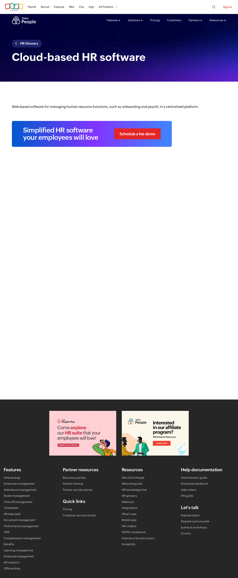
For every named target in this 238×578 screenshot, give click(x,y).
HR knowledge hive (134, 489)
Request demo (190, 515)
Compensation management (22, 538)
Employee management (19, 483)
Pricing (155, 20)
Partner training (73, 483)
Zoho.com (14, 7)
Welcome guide (132, 483)
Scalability (128, 544)
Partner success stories (77, 489)
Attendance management (20, 489)
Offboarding (12, 568)
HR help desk (12, 514)
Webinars (128, 501)
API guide (187, 495)
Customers (174, 20)
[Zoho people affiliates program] (155, 433)
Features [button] (112, 20)
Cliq (81, 6)
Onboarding (12, 477)
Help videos (188, 489)
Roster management (17, 495)
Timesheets (11, 507)
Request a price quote (195, 521)
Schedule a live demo (137, 134)
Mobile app (129, 520)
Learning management (18, 550)
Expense (59, 6)
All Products (106, 6)
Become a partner (74, 477)
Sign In (227, 7)
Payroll (32, 6)
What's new (129, 514)
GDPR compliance (134, 532)
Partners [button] (194, 20)
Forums (186, 533)
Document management (19, 520)
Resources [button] (216, 20)
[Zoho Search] (213, 7)
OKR (6, 532)
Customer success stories (79, 515)
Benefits (9, 544)
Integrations (129, 507)
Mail (71, 6)
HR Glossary (28, 43)
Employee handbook (194, 483)
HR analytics (12, 562)
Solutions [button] (134, 20)
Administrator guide (194, 477)
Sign (91, 6)
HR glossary (129, 495)
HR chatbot (129, 526)
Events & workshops (194, 527)
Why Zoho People (133, 477)
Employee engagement (19, 556)
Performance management (21, 526)
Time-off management (18, 501)
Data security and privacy (138, 538)
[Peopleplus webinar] (82, 433)
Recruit (45, 6)
